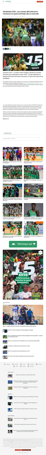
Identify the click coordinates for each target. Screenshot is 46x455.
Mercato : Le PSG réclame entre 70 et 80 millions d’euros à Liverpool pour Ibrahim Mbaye (23, 340)
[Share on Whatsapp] (8, 49)
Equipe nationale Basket (29, 196)
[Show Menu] (3, 1)
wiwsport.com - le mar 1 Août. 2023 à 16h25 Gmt (10, 16)
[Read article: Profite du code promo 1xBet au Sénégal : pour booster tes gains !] (10, 409)
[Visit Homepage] (8, 2)
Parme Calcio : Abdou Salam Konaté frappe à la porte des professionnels (21, 356)
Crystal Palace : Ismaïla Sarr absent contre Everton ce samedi (19, 345)
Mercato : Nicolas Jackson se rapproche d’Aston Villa (25, 374)
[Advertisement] (23, 6)
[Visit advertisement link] (23, 62)
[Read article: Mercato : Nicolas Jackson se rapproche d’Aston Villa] (10, 376)
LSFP (11, 442)
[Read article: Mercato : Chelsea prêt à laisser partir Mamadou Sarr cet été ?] (5, 352)
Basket (26, 215)
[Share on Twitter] (6, 49)
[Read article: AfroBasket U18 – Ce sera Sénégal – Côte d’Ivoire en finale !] (33, 172)
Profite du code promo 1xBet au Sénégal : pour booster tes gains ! (25, 408)
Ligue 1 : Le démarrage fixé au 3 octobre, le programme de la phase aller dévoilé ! (19, 326)
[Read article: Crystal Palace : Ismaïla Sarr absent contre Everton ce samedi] (5, 347)
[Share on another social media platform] (10, 49)
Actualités (11, 441)
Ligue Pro (5, 323)
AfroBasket (23, 16)
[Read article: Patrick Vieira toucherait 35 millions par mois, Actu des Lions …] (10, 425)
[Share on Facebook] (4, 49)
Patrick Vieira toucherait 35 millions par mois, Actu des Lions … (25, 424)
